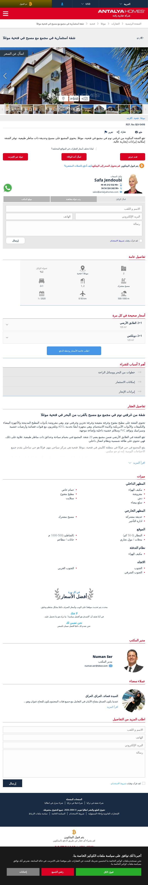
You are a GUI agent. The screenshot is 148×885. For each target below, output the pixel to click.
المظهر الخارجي (135, 510)
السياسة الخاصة (58, 813)
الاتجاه (141, 562)
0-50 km (83, 298)
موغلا (103, 23)
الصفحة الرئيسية (133, 23)
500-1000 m (123, 298)
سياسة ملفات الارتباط (38, 813)
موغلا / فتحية (82, 273)
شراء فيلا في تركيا (75, 802)
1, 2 (82, 285)
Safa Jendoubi (108, 180)
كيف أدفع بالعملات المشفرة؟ (78, 165)
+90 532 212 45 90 (109, 184)
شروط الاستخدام (117, 240)
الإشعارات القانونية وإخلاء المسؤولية (103, 813)
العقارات (115, 23)
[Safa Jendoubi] (133, 192)
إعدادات (23, 871)
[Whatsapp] (8, 191)
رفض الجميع (58, 871)
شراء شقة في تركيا (95, 802)
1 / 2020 (41, 298)
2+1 (41, 285)
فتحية (92, 23)
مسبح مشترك (124, 285)
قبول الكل (109, 872)
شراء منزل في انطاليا (54, 802)
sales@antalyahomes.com (105, 191)
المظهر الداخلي (135, 483)
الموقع (141, 529)
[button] (5, 76)
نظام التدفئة (137, 548)
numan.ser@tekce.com (96, 665)
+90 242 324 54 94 (110, 188)
